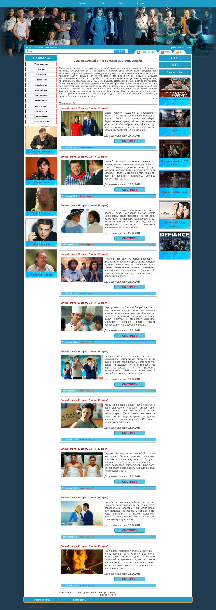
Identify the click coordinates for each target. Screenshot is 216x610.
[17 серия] (82, 467)
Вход (167, 52)
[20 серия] (82, 321)
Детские (41, 69)
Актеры (140, 3)
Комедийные (41, 90)
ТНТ (102, 3)
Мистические (41, 101)
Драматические (41, 116)
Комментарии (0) (87, 147)
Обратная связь (42, 600)
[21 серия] (82, 272)
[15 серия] (82, 564)
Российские (41, 80)
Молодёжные (41, 95)
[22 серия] (82, 224)
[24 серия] (82, 126)
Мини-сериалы (41, 64)
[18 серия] (82, 418)
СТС (120, 3)
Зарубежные (41, 85)
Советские (41, 75)
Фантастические (41, 122)
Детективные (41, 106)
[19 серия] (82, 370)
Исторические (41, 111)
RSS (181, 52)
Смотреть (130, 141)
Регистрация (148, 52)
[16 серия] (82, 516)
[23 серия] (82, 175)
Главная (82, 3)
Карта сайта (79, 600)
